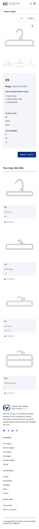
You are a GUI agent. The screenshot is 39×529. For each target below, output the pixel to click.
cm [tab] (21, 18)
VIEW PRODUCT (11, 222)
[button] (34, 3)
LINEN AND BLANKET (20, 86)
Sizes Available (11, 130)
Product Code (11, 113)
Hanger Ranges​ (10, 11)
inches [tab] (31, 18)
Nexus (14, 523)
